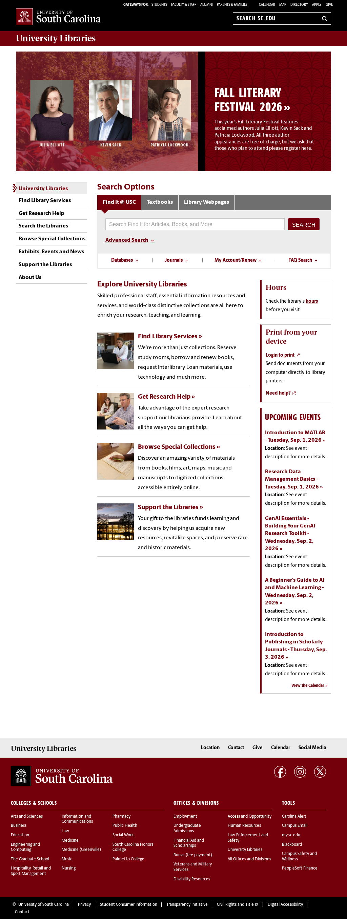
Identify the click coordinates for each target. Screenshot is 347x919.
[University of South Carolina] (62, 776)
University (56, 38)
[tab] (119, 202)
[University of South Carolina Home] (58, 17)
